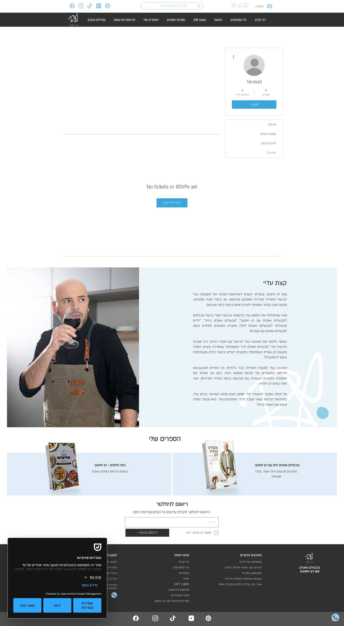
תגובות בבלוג (268, 134)
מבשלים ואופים (309, 567)
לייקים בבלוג (268, 143)
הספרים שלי (165, 439)
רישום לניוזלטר (172, 504)
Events (271, 153)
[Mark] (246, 5)
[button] (233, 5)
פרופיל (272, 125)
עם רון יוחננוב (309, 571)
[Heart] (240, 6)
